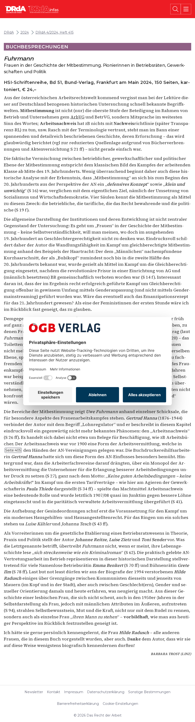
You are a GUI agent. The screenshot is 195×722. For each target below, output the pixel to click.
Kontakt (53, 692)
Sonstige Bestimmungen (149, 692)
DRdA (9, 33)
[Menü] (186, 9)
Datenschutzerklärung (105, 692)
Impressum (73, 692)
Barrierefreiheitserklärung (78, 704)
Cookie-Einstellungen (120, 704)
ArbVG (77, 117)
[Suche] (175, 9)
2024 (24, 33)
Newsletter (33, 692)
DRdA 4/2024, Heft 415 (54, 33)
